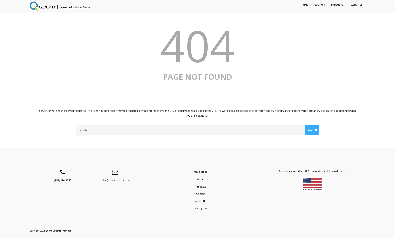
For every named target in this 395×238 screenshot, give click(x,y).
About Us (356, 4)
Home (305, 4)
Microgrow (200, 208)
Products (337, 4)
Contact (319, 4)
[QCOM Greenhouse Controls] (60, 11)
